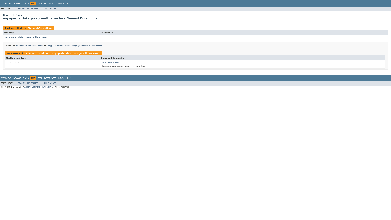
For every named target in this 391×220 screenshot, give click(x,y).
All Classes (50, 8)
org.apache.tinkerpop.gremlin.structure (27, 37)
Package (17, 3)
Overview (6, 3)
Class (26, 3)
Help (68, 3)
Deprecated (50, 3)
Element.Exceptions (40, 28)
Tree (40, 3)
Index (61, 3)
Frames (22, 8)
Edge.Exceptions (110, 62)
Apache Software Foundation (37, 87)
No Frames (32, 8)
